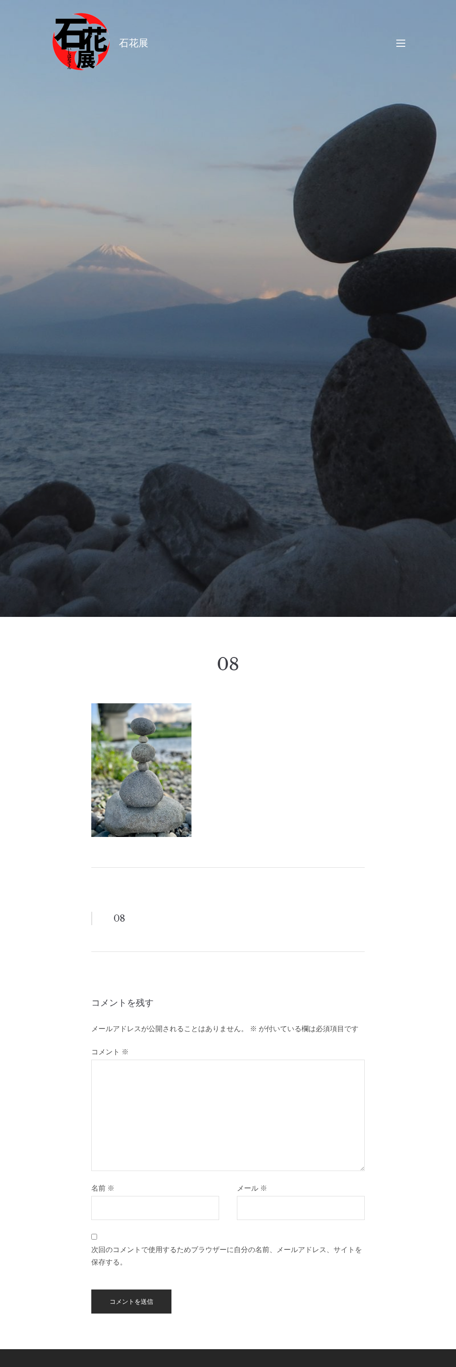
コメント (110, 1052)
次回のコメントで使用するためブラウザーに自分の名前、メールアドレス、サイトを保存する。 (226, 1256)
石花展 (133, 43)
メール (252, 1188)
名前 (102, 1188)
